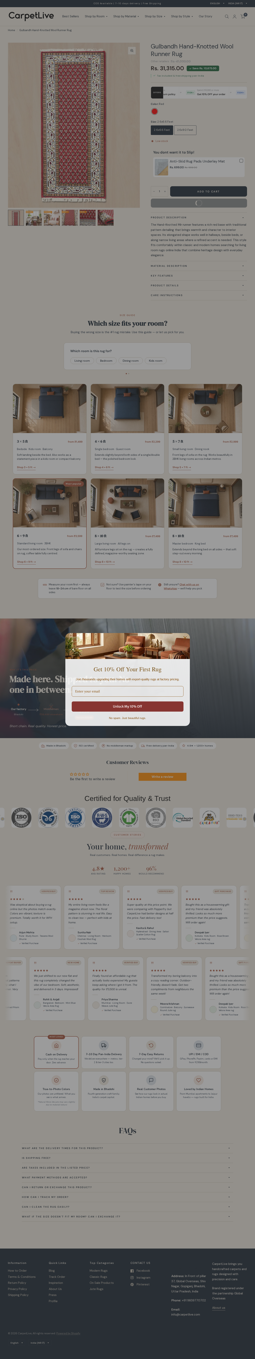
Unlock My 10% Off (127, 706)
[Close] (185, 638)
